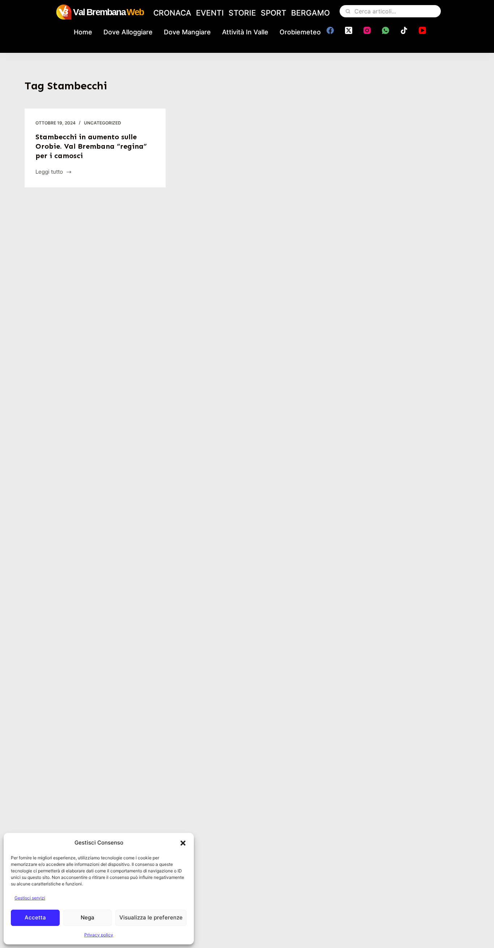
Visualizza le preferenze (151, 917)
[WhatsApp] (385, 30)
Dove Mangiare (187, 32)
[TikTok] (404, 30)
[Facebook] (330, 30)
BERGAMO (310, 12)
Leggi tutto (50, 172)
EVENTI (210, 12)
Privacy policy (98, 935)
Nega (87, 917)
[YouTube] (422, 30)
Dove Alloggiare (128, 32)
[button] (183, 843)
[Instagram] (367, 30)
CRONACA (172, 12)
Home (83, 32)
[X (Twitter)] (348, 30)
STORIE (242, 12)
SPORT (273, 12)
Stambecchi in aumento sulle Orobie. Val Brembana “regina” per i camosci (91, 146)
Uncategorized (102, 123)
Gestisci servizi (29, 898)
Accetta (35, 917)
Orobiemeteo (300, 32)
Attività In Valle (245, 32)
